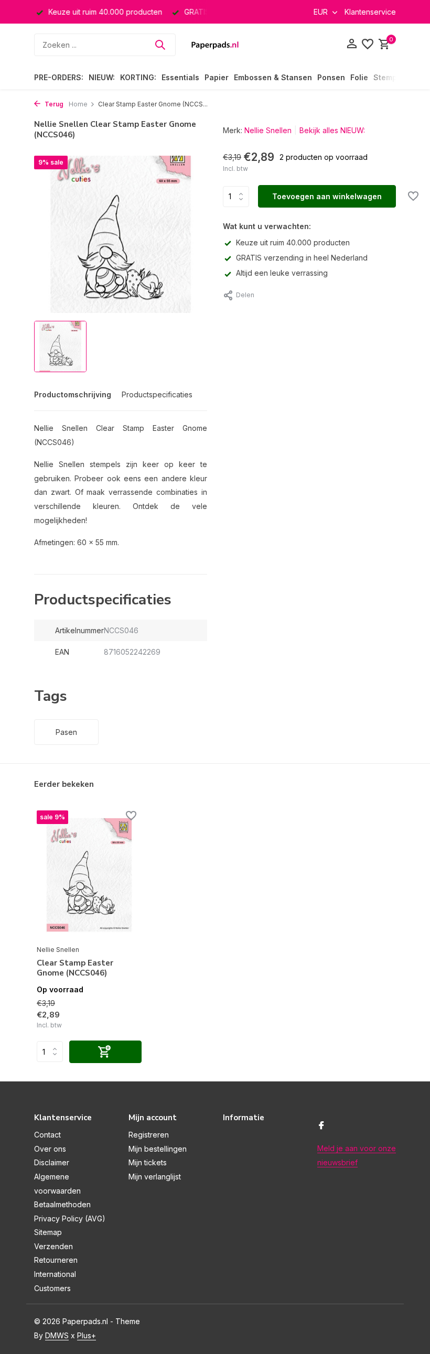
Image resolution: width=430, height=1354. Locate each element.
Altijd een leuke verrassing (282, 272)
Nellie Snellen (268, 130)
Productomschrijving (72, 394)
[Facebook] (321, 1126)
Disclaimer (51, 1162)
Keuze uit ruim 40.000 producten (293, 242)
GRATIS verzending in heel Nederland (302, 257)
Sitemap (48, 1232)
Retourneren (56, 1259)
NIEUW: (102, 77)
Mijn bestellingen (157, 1148)
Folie (359, 77)
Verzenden (53, 1246)
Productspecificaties (157, 394)
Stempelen (393, 77)
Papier (217, 77)
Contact (47, 1134)
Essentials (180, 77)
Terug (53, 104)
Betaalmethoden (62, 1204)
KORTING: (138, 77)
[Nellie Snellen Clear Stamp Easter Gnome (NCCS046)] (89, 874)
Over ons (50, 1148)
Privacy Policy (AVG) (69, 1218)
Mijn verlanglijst (154, 1176)
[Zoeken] (160, 44)
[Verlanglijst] (367, 44)
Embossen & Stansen (273, 77)
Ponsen (331, 77)
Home (78, 104)
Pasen (66, 732)
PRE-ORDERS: (58, 77)
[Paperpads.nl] (215, 45)
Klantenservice (370, 11)
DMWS (57, 1335)
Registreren (148, 1134)
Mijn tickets (147, 1162)
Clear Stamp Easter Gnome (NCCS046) (75, 968)
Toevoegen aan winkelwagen (327, 196)
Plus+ (86, 1335)
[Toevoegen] (105, 1052)
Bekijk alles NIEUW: (332, 130)
